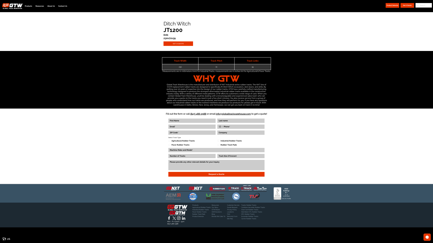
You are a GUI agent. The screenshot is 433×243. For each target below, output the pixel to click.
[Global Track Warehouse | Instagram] (178, 218)
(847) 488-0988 (198, 113)
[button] (6, 239)
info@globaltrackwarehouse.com (233, 113)
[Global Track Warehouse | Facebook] (169, 218)
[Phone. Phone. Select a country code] (221, 126)
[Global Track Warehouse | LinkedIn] (183, 218)
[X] (174, 218)
